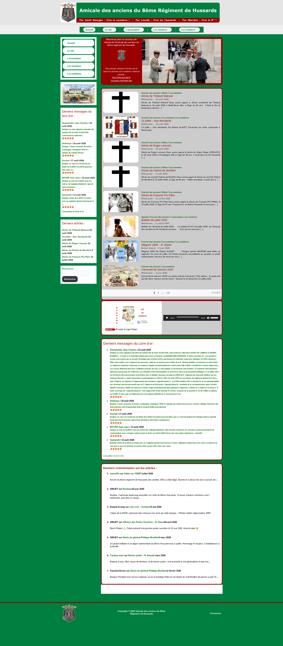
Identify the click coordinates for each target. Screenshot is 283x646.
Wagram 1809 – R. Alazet (156, 244)
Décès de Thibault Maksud (75, 230)
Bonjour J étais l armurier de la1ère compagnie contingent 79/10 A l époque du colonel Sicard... (77, 150)
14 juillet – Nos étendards (75, 237)
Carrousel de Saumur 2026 (157, 269)
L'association (177, 217)
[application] (192, 318)
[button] (145, 61)
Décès (165, 93)
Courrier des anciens (150, 93)
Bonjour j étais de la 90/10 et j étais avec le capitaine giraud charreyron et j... (78, 201)
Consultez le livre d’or (73, 211)
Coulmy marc (117, 555)
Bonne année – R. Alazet (140, 555)
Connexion (215, 613)
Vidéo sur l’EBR (132, 473)
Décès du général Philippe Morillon (141, 537)
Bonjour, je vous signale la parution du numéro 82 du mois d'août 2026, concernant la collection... (78, 132)
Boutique (127, 489)
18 (168, 293)
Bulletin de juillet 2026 (154, 220)
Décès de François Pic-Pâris (76, 257)
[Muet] (208, 317)
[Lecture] (167, 317)
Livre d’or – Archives (140, 507)
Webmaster (147, 99)
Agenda (144, 217)
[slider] (68, 138)
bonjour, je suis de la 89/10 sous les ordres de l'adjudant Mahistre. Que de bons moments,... (77, 184)
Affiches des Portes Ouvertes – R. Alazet (143, 522)
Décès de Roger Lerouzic (74, 243)
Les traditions (182, 118)
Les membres (175, 93)
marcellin (114, 473)
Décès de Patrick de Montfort (76, 250)
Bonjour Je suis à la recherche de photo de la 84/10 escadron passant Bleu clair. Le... (77, 167)
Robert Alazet (148, 248)
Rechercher (68, 269)
